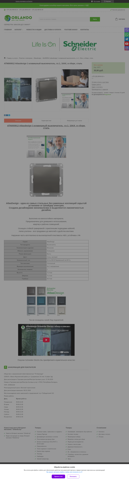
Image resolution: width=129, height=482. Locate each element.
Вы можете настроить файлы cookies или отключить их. (64, 472)
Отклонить (73, 476)
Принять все (58, 476)
